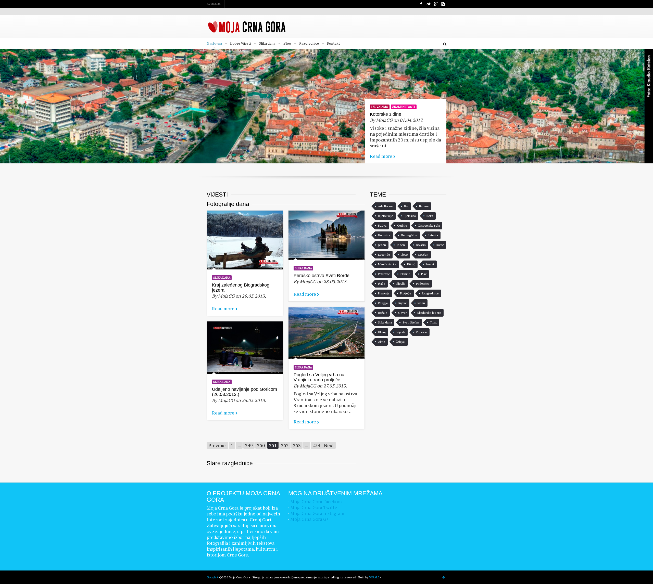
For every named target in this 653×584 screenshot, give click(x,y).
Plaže (381, 283)
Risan (421, 303)
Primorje (384, 293)
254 (316, 445)
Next (329, 445)
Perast (430, 264)
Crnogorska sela (429, 225)
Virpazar (421, 332)
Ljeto (404, 254)
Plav (423, 274)
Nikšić (411, 264)
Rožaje (382, 313)
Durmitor (384, 235)
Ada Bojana (385, 206)
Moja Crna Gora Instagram (317, 513)
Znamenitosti (403, 107)
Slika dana (267, 43)
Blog (287, 43)
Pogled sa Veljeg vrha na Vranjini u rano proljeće (319, 377)
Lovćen (423, 254)
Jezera (401, 245)
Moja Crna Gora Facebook (316, 501)
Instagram (443, 4)
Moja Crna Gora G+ (309, 519)
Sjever (402, 313)
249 (249, 445)
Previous (217, 445)
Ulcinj (382, 332)
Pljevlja (400, 283)
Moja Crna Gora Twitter (314, 507)
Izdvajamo (379, 107)
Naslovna (214, 43)
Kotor (440, 245)
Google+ (436, 4)
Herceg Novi (409, 235)
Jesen (382, 245)
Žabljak (400, 342)
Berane (424, 206)
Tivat (433, 322)
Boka (429, 216)
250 (261, 445)
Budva (382, 225)
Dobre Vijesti (240, 43)
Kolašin (421, 245)
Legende (384, 254)
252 (285, 445)
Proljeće (405, 293)
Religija (383, 303)
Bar (406, 206)
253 (297, 445)
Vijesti (400, 332)
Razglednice (309, 43)
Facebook (421, 4)
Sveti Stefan (411, 322)
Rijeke (402, 303)
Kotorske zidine (385, 114)
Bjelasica (410, 216)
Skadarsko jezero (429, 313)
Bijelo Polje (385, 216)
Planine (405, 274)
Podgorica (422, 283)
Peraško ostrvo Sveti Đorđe (321, 275)
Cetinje (402, 225)
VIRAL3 (374, 577)
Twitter (428, 4)
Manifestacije (387, 264)
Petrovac (384, 274)
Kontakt (333, 43)
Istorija (433, 235)
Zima (381, 342)
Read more (381, 156)
